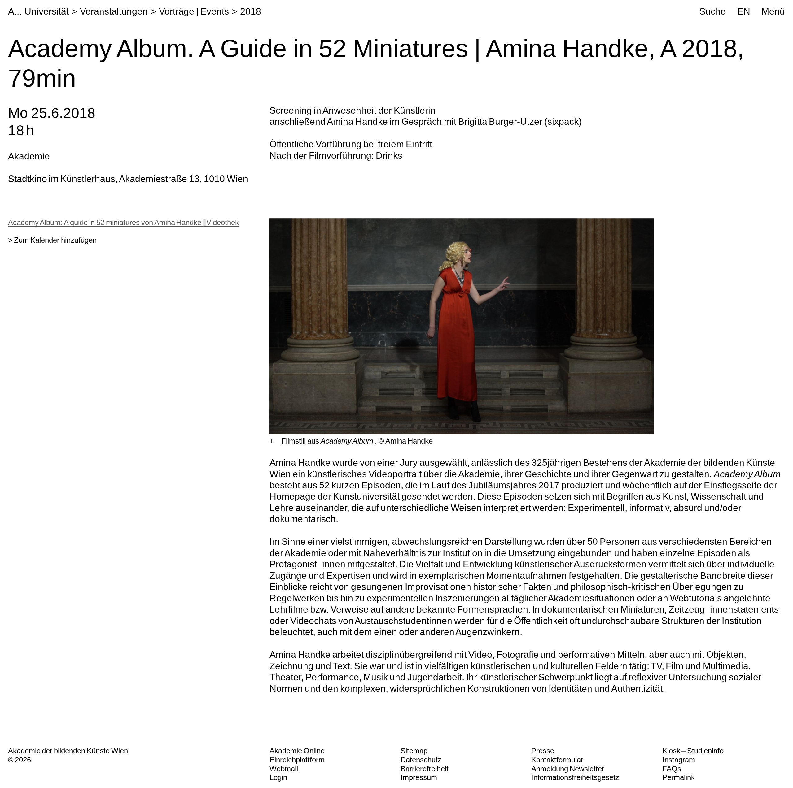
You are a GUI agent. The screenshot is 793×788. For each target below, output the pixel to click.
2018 (250, 11)
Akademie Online (297, 751)
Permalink (678, 777)
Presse (542, 751)
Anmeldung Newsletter (567, 768)
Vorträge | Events (194, 11)
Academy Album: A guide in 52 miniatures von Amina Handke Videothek (123, 222)
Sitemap (414, 751)
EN (743, 11)
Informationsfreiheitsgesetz (575, 777)
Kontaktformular (557, 760)
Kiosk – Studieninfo (693, 751)
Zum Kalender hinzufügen (55, 240)
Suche (712, 11)
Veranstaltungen (114, 11)
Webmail (283, 768)
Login (278, 777)
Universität (46, 11)
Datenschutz (421, 760)
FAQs (671, 768)
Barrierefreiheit (425, 768)
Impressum (419, 777)
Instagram (678, 760)
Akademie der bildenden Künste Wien (68, 751)
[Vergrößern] (271, 441)
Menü (773, 11)
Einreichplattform (297, 760)
